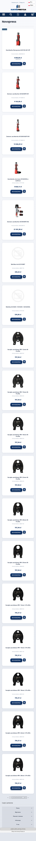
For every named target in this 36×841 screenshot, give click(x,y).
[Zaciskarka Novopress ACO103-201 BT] (18, 39)
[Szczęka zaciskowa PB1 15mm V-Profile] (18, 637)
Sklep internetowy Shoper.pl (18, 831)
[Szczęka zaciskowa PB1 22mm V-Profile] (18, 722)
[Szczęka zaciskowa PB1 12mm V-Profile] (18, 594)
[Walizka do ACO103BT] (18, 253)
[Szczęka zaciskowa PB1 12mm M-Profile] (18, 338)
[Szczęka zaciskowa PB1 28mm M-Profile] (18, 509)
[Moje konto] (25, 14)
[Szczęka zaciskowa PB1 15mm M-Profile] (18, 381)
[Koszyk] (32, 14)
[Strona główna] (18, 7)
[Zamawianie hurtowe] (18, 14)
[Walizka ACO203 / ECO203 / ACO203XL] (18, 296)
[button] (3, 14)
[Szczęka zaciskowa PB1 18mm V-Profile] (18, 679)
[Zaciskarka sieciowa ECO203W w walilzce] (18, 168)
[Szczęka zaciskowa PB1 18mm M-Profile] (18, 424)
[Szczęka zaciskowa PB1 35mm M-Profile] (18, 551)
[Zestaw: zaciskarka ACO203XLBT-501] (18, 125)
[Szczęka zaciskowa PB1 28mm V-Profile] (18, 764)
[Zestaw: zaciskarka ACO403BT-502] (18, 211)
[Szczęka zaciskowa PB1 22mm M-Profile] (18, 466)
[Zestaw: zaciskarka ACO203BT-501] (18, 83)
